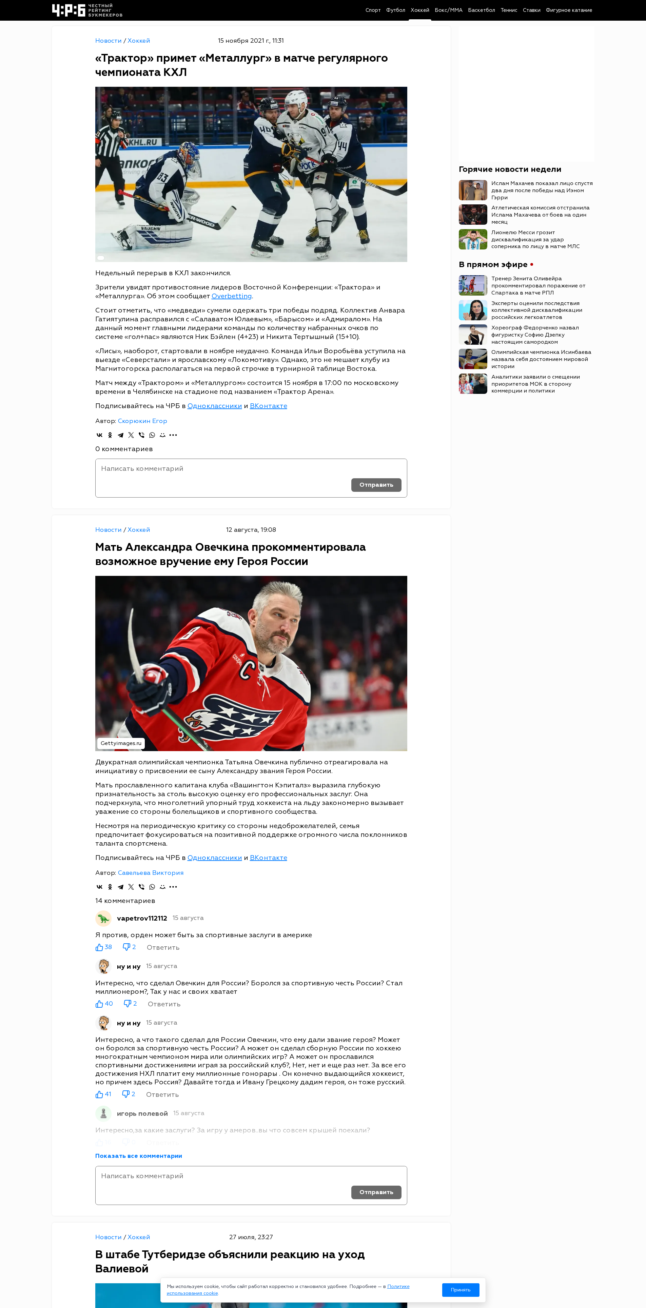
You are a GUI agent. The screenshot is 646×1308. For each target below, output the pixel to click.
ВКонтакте (268, 406)
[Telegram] (120, 435)
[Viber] (141, 435)
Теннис (509, 10)
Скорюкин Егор (142, 421)
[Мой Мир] (162, 435)
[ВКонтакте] (99, 435)
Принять (461, 1290)
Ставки (532, 10)
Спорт (373, 10)
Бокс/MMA (449, 10)
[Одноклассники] (110, 435)
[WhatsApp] (152, 435)
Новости (109, 41)
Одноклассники (215, 406)
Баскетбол (481, 10)
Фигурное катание (569, 10)
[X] (131, 435)
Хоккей (420, 10)
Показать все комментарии (138, 1156)
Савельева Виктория (151, 873)
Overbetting (232, 296)
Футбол (395, 10)
